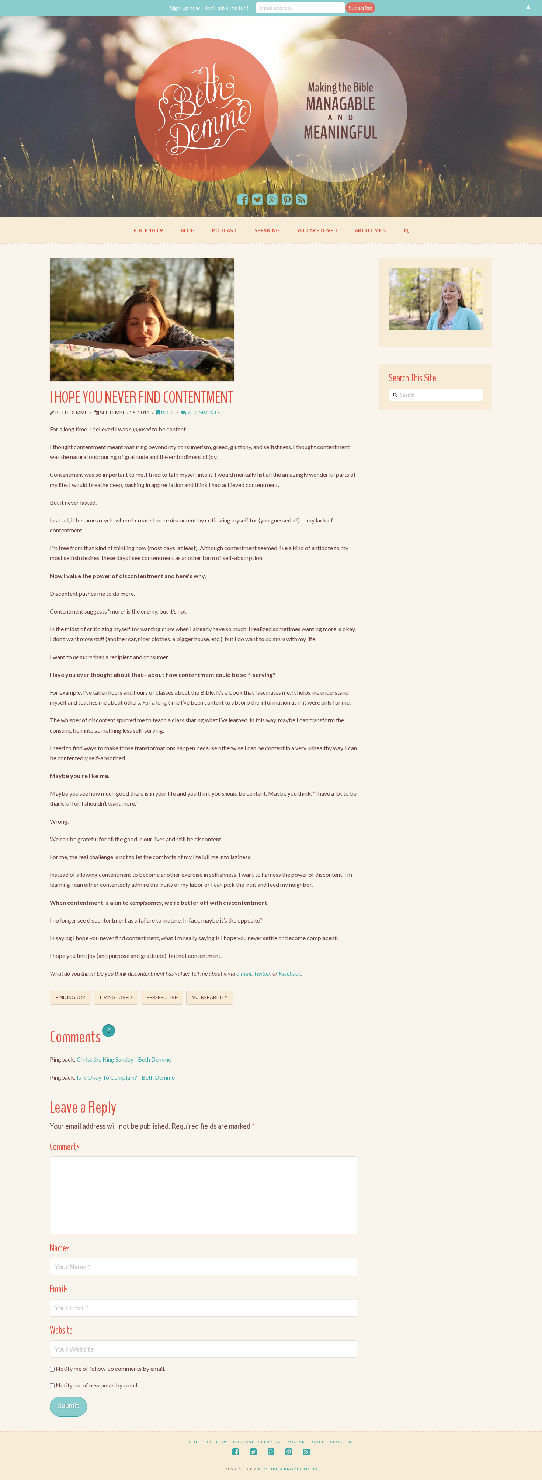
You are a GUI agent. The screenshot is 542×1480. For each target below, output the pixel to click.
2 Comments (203, 412)
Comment (64, 1147)
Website (61, 1330)
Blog (167, 412)
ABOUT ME (342, 1441)
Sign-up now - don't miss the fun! (209, 7)
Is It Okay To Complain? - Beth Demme (126, 1077)
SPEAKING (270, 1441)
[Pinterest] (287, 200)
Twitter (262, 973)
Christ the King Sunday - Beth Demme (124, 1059)
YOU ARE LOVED (306, 1441)
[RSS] (302, 200)
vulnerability (209, 997)
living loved (116, 997)
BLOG (222, 1441)
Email (59, 1289)
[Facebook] (243, 200)
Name (59, 1248)
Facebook (290, 973)
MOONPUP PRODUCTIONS (287, 1469)
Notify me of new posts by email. (97, 1385)
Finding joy (70, 997)
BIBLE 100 (199, 1441)
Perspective (162, 997)
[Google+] (272, 200)
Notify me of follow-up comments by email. (110, 1368)
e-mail (243, 973)
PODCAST (243, 1441)
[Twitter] (257, 200)
